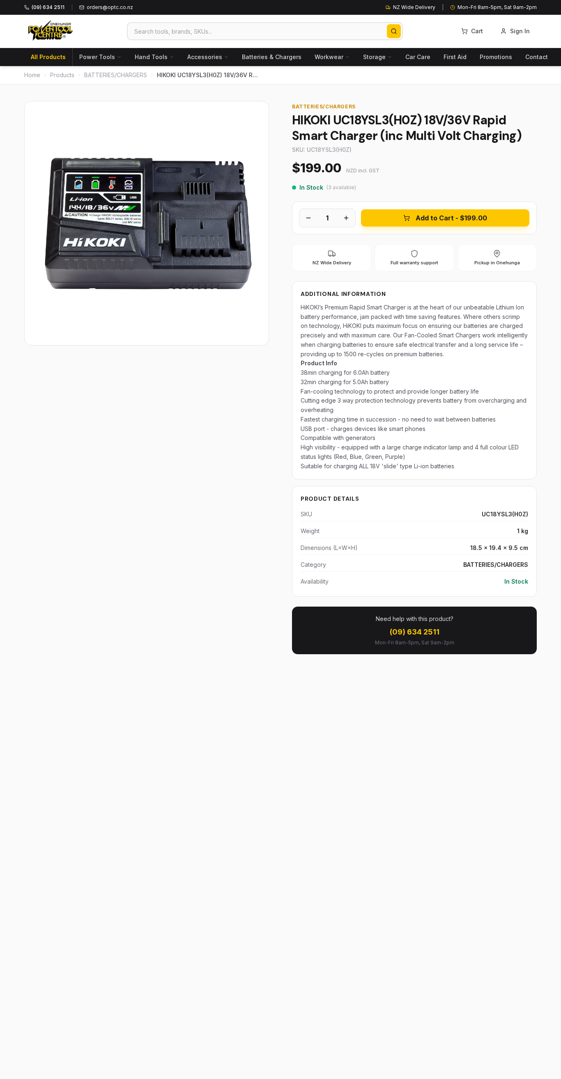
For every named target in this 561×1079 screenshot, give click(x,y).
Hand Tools (151, 56)
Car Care (417, 56)
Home (32, 74)
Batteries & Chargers (271, 56)
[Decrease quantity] (308, 218)
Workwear (329, 56)
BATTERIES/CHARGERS (115, 74)
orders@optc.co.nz (110, 7)
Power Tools (97, 56)
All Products (48, 56)
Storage (374, 56)
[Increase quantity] (346, 218)
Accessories (204, 56)
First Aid (455, 56)
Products (62, 74)
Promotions (496, 56)
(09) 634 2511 (414, 632)
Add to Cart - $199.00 (451, 218)
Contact (536, 56)
